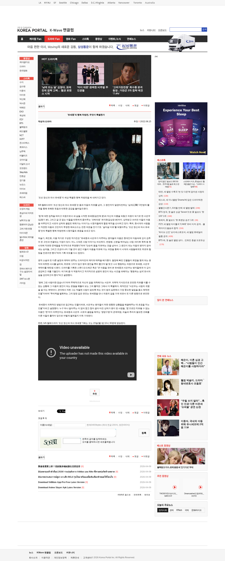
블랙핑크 (23, 127)
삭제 (127, 105)
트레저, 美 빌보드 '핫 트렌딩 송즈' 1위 (176, 220)
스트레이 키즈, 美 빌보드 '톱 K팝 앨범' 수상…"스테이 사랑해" (194, 184)
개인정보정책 (60, 557)
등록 (144, 433)
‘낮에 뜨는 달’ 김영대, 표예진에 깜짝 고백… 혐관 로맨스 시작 (57, 90)
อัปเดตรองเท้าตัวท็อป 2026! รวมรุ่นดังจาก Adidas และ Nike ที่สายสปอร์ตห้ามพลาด (76, 471)
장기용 (22, 180)
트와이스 (23, 147)
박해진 (22, 107)
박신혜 (22, 99)
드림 (21, 256)
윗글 (136, 105)
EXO (21, 111)
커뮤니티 (70, 552)
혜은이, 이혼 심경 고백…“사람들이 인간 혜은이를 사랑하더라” (193, 363)
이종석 (22, 90)
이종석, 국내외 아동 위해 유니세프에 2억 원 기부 (192, 424)
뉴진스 (22, 184)
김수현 (22, 86)
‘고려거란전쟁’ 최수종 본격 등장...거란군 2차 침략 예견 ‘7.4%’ (128, 90)
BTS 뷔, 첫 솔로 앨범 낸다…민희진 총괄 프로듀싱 (182, 240)
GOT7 (22, 139)
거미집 (22, 283)
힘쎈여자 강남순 (26, 224)
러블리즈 (23, 155)
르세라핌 (23, 193)
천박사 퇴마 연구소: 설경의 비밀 (26, 271)
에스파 (22, 197)
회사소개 (33, 557)
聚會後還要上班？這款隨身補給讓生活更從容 (59, 466)
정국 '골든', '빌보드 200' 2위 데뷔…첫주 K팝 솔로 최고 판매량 (168, 184)
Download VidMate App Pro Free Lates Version (61, 482)
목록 (113, 105)
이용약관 (45, 557)
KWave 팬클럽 (44, 552)
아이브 (22, 189)
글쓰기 (41, 106)
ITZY (21, 119)
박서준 (22, 103)
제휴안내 (75, 557)
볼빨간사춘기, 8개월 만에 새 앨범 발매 (177, 208)
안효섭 (22, 176)
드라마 (22, 66)
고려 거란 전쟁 (26, 228)
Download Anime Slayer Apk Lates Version (59, 487)
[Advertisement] (112, 15)
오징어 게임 (25, 209)
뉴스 (31, 552)
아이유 (22, 95)
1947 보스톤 (25, 279)
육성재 (22, 115)
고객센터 (87, 557)
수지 (21, 82)
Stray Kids (23, 172)
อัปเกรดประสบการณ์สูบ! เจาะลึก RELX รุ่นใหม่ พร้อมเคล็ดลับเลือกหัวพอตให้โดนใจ (75, 477)
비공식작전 (24, 260)
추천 (95, 392)
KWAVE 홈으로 (124, 495)
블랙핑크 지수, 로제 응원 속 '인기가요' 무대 (175, 467)
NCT (21, 135)
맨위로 (147, 495)
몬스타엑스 (24, 143)
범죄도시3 (24, 252)
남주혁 (22, 151)
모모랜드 (23, 168)
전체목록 (137, 495)
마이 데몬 (24, 233)
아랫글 (146, 105)
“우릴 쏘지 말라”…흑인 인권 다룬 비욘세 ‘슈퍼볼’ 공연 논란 (192, 403)
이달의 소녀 (25, 164)
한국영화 (23, 70)
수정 (120, 105)
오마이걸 (23, 160)
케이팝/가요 (25, 62)
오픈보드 (58, 552)
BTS (21, 123)
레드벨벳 (23, 131)
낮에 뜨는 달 (25, 220)
